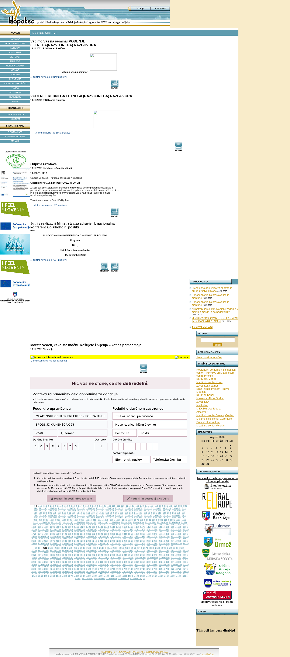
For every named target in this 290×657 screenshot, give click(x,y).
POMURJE (15, 74)
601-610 (129, 513)
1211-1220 (150, 522)
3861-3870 (139, 571)
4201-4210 (123, 578)
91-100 (102, 506)
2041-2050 (55, 538)
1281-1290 (79, 524)
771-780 (138, 515)
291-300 (138, 508)
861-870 (72, 517)
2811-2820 (127, 552)
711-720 (81, 515)
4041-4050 (43, 576)
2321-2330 (79, 543)
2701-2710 (152, 550)
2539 (95, 548)
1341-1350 (151, 524)
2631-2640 (67, 550)
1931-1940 (79, 536)
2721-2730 (176, 550)
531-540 (62, 513)
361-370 (52, 510)
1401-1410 (67, 527)
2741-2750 (43, 552)
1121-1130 (44, 522)
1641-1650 (43, 531)
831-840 (43, 517)
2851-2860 (176, 552)
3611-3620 (152, 567)
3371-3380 (176, 562)
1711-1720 (127, 531)
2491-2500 (140, 545)
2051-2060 (67, 538)
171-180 (178, 506)
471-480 (157, 510)
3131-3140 (43, 560)
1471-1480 (151, 527)
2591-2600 (172, 548)
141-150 (149, 506)
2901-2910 (79, 555)
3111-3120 (176, 557)
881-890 (91, 517)
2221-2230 (115, 541)
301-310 (148, 508)
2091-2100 (116, 538)
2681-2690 (127, 550)
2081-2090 (104, 538)
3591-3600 (127, 567)
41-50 (67, 506)
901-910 (110, 517)
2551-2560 (124, 548)
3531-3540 (55, 567)
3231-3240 (164, 560)
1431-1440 (103, 527)
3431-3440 (91, 564)
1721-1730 (139, 531)
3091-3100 (152, 557)
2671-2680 (115, 550)
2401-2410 (176, 543)
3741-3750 (151, 569)
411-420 (100, 510)
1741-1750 (164, 531)
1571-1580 (115, 529)
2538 (89, 548)
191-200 (43, 508)
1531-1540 (67, 529)
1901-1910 (43, 536)
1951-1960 (103, 536)
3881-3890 (164, 571)
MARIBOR (15, 61)
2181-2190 (67, 541)
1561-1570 (103, 529)
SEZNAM (15, 119)
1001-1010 (54, 520)
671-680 (43, 515)
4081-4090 (91, 576)
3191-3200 (115, 560)
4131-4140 (151, 576)
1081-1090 (151, 520)
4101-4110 (116, 576)
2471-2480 (115, 545)
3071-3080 (128, 557)
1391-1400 (55, 527)
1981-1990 (140, 536)
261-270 (110, 508)
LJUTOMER (15, 57)
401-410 (91, 510)
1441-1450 (115, 527)
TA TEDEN (15, 39)
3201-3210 (127, 560)
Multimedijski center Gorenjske (214, 418)
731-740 (100, 515)
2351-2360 (115, 543)
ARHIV (15, 101)
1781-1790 (55, 534)
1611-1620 (164, 529)
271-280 (119, 508)
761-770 (129, 515)
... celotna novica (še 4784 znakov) (49, 360)
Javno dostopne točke (209, 357)
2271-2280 (176, 541)
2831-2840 (151, 552)
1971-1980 (127, 536)
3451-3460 (115, 564)
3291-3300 (79, 562)
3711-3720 (115, 569)
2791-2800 (103, 552)
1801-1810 (79, 534)
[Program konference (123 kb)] (104, 270)
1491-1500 (176, 527)
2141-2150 (175, 538)
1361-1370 (176, 524)
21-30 (53, 506)
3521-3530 (43, 567)
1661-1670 (67, 531)
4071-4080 (79, 576)
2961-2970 (151, 555)
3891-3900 (176, 571)
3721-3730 (127, 569)
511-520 (43, 513)
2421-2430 (55, 545)
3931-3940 (67, 574)
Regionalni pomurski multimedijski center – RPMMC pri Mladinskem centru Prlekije (216, 372)
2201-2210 (91, 541)
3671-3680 (67, 569)
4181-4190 (99, 578)
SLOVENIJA (15, 79)
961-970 (167, 517)
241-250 (90, 508)
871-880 (81, 517)
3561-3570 (91, 567)
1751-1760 (176, 531)
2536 (76, 548)
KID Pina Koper (205, 395)
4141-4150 (163, 576)
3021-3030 (67, 557)
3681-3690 (79, 569)
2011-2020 (176, 536)
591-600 (119, 513)
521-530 (52, 513)
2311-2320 (67, 543)
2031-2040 (43, 538)
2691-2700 (140, 550)
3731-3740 (139, 569)
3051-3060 (104, 557)
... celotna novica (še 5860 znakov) (52, 132)
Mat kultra (202, 405)
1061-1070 (127, 520)
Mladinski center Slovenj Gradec (215, 415)
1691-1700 (103, 531)
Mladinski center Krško (209, 382)
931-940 (138, 517)
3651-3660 (43, 569)
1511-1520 (43, 529)
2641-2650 (79, 550)
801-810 (167, 515)
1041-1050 (103, 520)
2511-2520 (164, 545)
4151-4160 (175, 576)
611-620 (138, 513)
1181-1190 (114, 522)
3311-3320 (103, 562)
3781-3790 (43, 571)
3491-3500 (164, 564)
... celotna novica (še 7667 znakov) (48, 260)
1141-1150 (68, 522)
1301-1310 (103, 524)
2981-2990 (176, 555)
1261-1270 (55, 524)
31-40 (60, 506)
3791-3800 (55, 571)
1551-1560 (91, 529)
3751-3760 (164, 569)
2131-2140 (163, 538)
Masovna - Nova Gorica (210, 398)
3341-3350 (139, 562)
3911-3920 (43, 574)
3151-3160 (67, 560)
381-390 (72, 510)
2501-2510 (152, 545)
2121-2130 (151, 538)
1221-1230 (162, 522)
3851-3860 (127, 571)
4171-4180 (87, 578)
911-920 (119, 517)
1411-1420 (79, 527)
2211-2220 (103, 541)
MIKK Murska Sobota (208, 408)
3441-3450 (103, 564)
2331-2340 (91, 543)
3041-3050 (91, 557)
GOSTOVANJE (15, 132)
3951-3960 (91, 574)
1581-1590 (127, 529)
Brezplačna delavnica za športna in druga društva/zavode (212, 290)
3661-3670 (55, 569)
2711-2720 (164, 550)
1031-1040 (91, 520)
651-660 (176, 513)
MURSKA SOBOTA (15, 66)
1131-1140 (56, 522)
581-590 (110, 513)
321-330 (167, 508)
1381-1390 (43, 527)
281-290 (129, 508)
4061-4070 (67, 576)
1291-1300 (91, 524)
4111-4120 (127, 576)
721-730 (90, 515)
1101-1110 (175, 520)
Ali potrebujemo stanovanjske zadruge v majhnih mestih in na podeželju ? (215, 311)
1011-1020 (67, 520)
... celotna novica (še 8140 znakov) (48, 77)
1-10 (40, 506)
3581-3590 (115, 567)
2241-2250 (139, 541)
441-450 (129, 510)
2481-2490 (127, 545)
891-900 (100, 517)
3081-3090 (140, 557)
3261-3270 (43, 562)
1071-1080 (139, 520)
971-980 (176, 517)
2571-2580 (148, 548)
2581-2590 (160, 548)
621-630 (148, 513)
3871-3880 (151, 571)
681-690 (52, 515)
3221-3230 (151, 560)
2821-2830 (139, 552)
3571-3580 (103, 567)
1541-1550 (79, 529)
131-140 (139, 506)
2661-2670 (103, 550)
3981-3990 (127, 574)
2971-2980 (164, 555)
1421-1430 (91, 527)
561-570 (90, 513)
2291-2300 (43, 543)
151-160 (159, 506)
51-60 (74, 506)
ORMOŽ (15, 70)
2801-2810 (115, 552)
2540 (101, 548)
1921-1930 (67, 536)
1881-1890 (176, 534)
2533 (57, 548)
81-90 (95, 506)
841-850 (52, 517)
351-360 (43, 510)
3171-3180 (91, 560)
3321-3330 (115, 562)
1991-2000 (152, 536)
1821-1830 (103, 534)
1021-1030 (78, 520)
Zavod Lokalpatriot (207, 385)
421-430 (110, 510)
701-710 (72, 515)
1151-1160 (79, 522)
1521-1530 (55, 529)
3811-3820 (79, 571)
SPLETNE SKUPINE (15, 136)
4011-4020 (164, 574)
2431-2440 (67, 545)
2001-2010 (164, 536)
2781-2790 (91, 552)
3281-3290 (67, 562)
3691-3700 (91, 569)
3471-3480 (140, 564)
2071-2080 (91, 538)
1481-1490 (164, 527)
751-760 (119, 515)
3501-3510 (176, 564)
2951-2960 (139, 555)
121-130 (130, 506)
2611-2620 (43, 550)
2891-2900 (67, 555)
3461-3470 (127, 564)
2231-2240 (127, 541)
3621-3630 (164, 567)
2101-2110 (128, 538)
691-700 (62, 515)
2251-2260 (151, 541)
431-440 (119, 510)
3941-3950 (79, 574)
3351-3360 (151, 562)
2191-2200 (79, 541)
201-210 (52, 508)
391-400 (81, 510)
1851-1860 (139, 534)
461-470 (148, 510)
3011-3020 (55, 557)
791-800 (157, 515)
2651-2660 (91, 550)
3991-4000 (140, 574)
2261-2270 (164, 541)
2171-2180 (55, 541)
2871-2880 (43, 555)
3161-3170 (79, 560)
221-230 (71, 508)
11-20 (46, 506)
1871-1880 (164, 534)
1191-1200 (126, 522)
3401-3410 (55, 564)
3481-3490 (152, 564)
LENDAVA (15, 48)
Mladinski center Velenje (210, 425)
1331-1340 (139, 524)
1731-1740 (151, 531)
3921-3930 (55, 574)
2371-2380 (140, 543)
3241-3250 (176, 560)
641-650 (167, 513)
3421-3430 (79, 564)
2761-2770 (67, 552)
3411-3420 (67, 564)
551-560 (81, 513)
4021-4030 (176, 574)
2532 (50, 548)
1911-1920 (55, 536)
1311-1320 (115, 524)
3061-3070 (116, 557)
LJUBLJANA (15, 52)
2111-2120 (140, 538)
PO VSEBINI (15, 92)
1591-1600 (140, 529)
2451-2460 (91, 545)
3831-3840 (103, 571)
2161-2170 (43, 541)
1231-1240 (174, 522)
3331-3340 (127, 562)
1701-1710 (115, 531)
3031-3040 (79, 557)
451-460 (138, 510)
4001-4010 (152, 574)
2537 (82, 548)
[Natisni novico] (115, 87)
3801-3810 (67, 571)
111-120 (121, 506)
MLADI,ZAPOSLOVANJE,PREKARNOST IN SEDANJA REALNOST (215, 320)
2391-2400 (164, 543)
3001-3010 (43, 557)
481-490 (167, 510)
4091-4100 (104, 576)
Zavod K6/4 (203, 401)
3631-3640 (176, 567)
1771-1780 (43, 534)
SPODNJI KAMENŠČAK (15, 83)
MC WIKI (15, 141)
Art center (201, 412)
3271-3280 (55, 562)
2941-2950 (127, 555)
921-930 (129, 517)
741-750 (110, 515)
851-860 (62, 517)
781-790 (148, 515)
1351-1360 (164, 524)
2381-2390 (152, 543)
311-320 (157, 508)
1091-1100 (163, 520)
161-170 (168, 506)
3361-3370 (164, 562)
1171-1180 (103, 522)
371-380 (62, 510)
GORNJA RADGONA (15, 43)
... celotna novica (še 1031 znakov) (48, 205)
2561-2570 (136, 548)
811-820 (176, 515)
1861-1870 (151, 534)
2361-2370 (127, 543)
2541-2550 (112, 548)
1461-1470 (139, 527)
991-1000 (43, 520)
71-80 (88, 506)
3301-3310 (91, 562)
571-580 (100, 513)
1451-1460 (127, 527)
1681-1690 (91, 531)
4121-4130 (139, 576)
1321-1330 (127, 524)
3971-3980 (115, 574)
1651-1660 (55, 531)
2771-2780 (79, 552)
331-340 (176, 508)
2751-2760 (55, 552)
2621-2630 (55, 550)
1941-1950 (91, 536)
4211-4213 (135, 578)
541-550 (71, 513)
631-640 (157, 513)
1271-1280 (67, 524)
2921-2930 (103, 555)
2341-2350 (103, 543)
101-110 (111, 506)
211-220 (62, 508)
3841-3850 (115, 571)
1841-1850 (127, 534)
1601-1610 (152, 529)
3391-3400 (43, 564)
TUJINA (15, 88)
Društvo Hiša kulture (208, 422)
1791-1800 (67, 534)
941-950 (148, 517)
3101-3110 (164, 557)
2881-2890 (55, 555)
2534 (63, 548)
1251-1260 (43, 524)
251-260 (100, 508)
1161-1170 (91, 522)
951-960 (157, 517)
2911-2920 (91, 555)
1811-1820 (91, 534)
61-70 (81, 506)
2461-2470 (103, 545)
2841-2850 (164, 552)
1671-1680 (79, 531)
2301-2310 (55, 543)
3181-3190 (103, 560)
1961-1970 (115, 536)
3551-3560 (79, 567)
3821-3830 (91, 571)
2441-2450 (79, 545)
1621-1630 (176, 529)
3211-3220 (140, 560)
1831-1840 (115, 534)
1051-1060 (115, 520)
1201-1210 (138, 522)
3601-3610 (140, 567)
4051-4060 (55, 576)
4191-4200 (111, 578)
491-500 (176, 510)
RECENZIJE (15, 97)
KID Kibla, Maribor (206, 378)
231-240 (81, 508)
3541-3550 (67, 567)
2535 (69, 548)
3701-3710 (103, 569)
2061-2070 (79, 538)
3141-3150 (55, 560)
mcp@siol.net (208, 654)
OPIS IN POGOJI (15, 114)
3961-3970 (103, 574)
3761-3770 (176, 569)
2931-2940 (115, 555)
